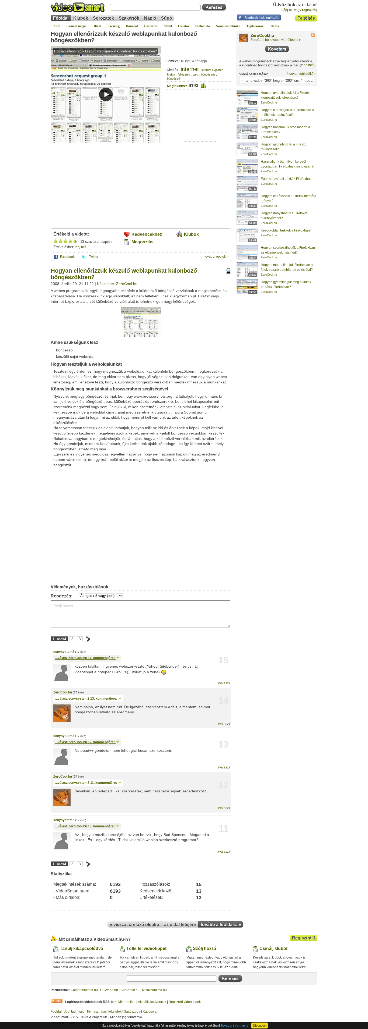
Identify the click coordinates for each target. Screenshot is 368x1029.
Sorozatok (103, 18)
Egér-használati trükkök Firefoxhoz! (286, 179)
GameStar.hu (130, 990)
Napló (150, 18)
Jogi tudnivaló (74, 1011)
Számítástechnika (228, 26)
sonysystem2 (63, 652)
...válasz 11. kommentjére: (86, 783)
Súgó (166, 18)
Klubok (80, 18)
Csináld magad (77, 26)
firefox (171, 74)
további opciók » (216, 256)
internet (190, 69)
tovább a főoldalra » (221, 924)
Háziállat (132, 26)
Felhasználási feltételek (104, 1011)
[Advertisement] (199, 125)
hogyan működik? (300, 74)
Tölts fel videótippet (146, 948)
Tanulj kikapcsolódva (81, 948)
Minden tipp (127, 1002)
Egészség (113, 26)
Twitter (93, 257)
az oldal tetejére (180, 924)
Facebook (67, 257)
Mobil (168, 26)
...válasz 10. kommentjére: (85, 826)
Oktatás (183, 26)
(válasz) (224, 683)
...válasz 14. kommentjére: (85, 658)
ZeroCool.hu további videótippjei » (276, 40)
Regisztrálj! (303, 938)
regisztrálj (309, 10)
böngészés (208, 74)
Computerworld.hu (84, 990)
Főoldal (60, 18)
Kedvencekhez (146, 234)
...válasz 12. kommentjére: (85, 742)
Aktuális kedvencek (152, 1002)
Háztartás (151, 26)
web (195, 74)
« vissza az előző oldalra (134, 924)
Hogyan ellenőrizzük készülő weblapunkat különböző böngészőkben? (124, 37)
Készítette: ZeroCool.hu (117, 284)
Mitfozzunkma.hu (154, 990)
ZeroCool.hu (62, 692)
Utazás (274, 26)
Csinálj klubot (273, 948)
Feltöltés (306, 18)
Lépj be (287, 10)
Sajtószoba (132, 1011)
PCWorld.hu (109, 990)
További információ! (235, 1025)
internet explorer (212, 70)
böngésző (173, 78)
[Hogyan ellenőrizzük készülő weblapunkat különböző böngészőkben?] (141, 336)
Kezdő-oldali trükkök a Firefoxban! (286, 230)
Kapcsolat (150, 1011)
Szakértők (129, 18)
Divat (97, 26)
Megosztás (142, 242)
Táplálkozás (255, 26)
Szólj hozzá (204, 948)
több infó (307, 65)
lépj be (80, 247)
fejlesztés (184, 74)
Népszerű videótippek (185, 1002)
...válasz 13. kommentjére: (86, 698)
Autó (56, 26)
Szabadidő (202, 26)
